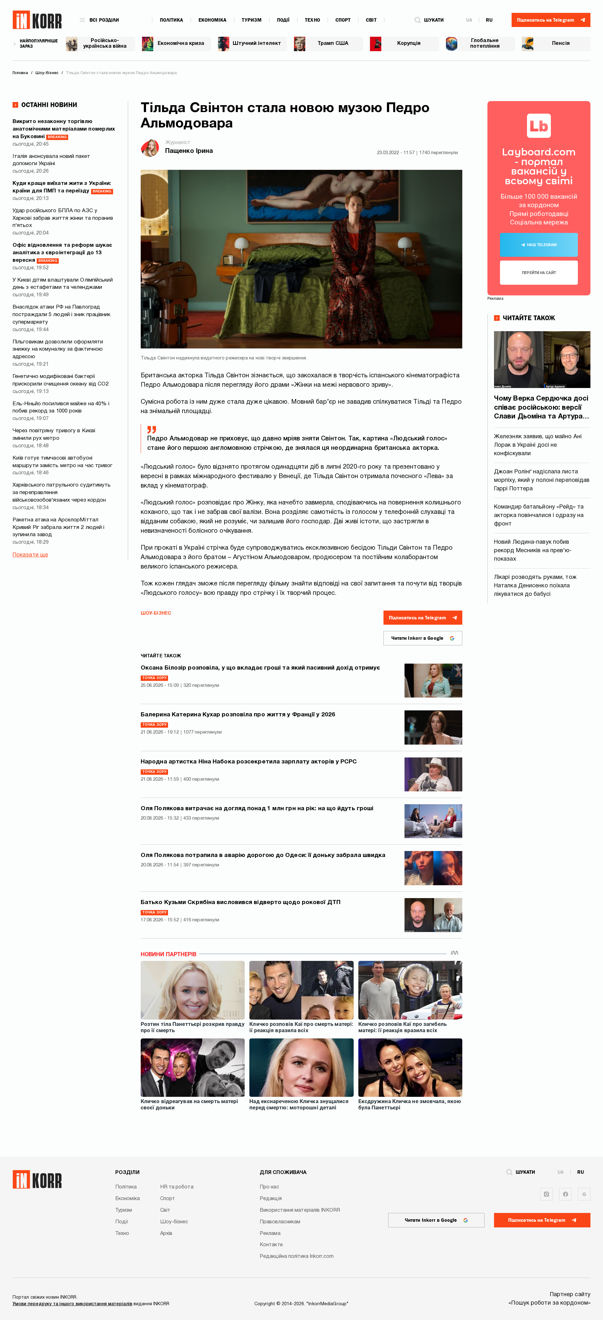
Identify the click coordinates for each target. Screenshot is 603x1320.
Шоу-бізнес (156, 614)
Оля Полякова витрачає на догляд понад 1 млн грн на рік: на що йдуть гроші (257, 808)
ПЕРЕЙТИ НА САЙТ (539, 273)
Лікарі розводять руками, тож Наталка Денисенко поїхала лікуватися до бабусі (535, 586)
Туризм (252, 20)
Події (283, 20)
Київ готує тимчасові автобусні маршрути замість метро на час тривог (63, 462)
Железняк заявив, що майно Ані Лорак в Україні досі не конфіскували (538, 445)
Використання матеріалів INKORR (300, 1210)
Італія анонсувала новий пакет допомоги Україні (51, 160)
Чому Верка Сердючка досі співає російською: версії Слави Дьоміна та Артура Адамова (541, 408)
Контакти (271, 1245)
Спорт (343, 20)
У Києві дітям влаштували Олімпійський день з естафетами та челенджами (63, 284)
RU (489, 20)
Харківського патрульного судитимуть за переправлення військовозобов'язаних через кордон (62, 493)
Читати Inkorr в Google (417, 638)
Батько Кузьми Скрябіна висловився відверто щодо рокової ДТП (240, 902)
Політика (171, 20)
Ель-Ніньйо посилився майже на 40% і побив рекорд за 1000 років (61, 407)
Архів (166, 1233)
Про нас (269, 1187)
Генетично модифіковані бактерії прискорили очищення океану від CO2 (60, 380)
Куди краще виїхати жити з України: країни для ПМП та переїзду (62, 187)
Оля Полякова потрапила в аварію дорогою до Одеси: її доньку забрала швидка (263, 855)
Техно (312, 20)
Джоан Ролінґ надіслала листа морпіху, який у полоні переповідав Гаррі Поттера (541, 480)
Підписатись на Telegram (417, 618)
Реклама (270, 1233)
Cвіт (371, 20)
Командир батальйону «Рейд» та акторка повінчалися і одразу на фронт (539, 515)
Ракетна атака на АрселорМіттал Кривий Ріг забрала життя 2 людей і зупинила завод (58, 527)
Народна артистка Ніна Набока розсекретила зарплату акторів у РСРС (249, 762)
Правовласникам (280, 1222)
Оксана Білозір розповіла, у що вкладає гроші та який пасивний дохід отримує (260, 668)
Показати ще (30, 555)
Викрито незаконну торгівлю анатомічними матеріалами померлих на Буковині (64, 129)
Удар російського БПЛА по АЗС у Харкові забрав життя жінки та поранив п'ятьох (63, 218)
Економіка (212, 20)
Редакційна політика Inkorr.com (297, 1256)
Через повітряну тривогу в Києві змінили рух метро (54, 434)
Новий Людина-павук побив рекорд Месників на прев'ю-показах (533, 551)
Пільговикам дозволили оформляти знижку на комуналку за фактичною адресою (58, 349)
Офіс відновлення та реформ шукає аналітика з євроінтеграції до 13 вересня (62, 253)
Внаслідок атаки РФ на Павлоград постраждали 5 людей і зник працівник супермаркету (62, 315)
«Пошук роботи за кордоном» (549, 1303)
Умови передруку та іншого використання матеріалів (72, 1304)
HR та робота (176, 1187)
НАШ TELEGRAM (542, 245)
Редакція (271, 1199)
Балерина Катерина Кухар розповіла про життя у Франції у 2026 (238, 715)
